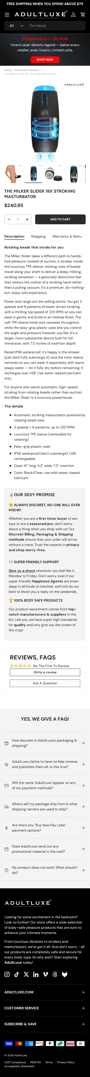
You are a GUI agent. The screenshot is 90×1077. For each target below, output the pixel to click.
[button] (83, 14)
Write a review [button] (45, 672)
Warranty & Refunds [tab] (69, 236)
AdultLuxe (20, 1055)
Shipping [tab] (38, 236)
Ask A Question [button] (45, 683)
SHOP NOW (45, 60)
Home (8, 70)
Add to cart (60, 219)
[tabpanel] (45, 363)
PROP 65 (35, 1062)
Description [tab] (14, 236)
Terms (49, 1062)
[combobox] (45, 25)
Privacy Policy (65, 1062)
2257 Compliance (15, 1062)
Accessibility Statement (19, 1066)
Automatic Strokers (27, 70)
